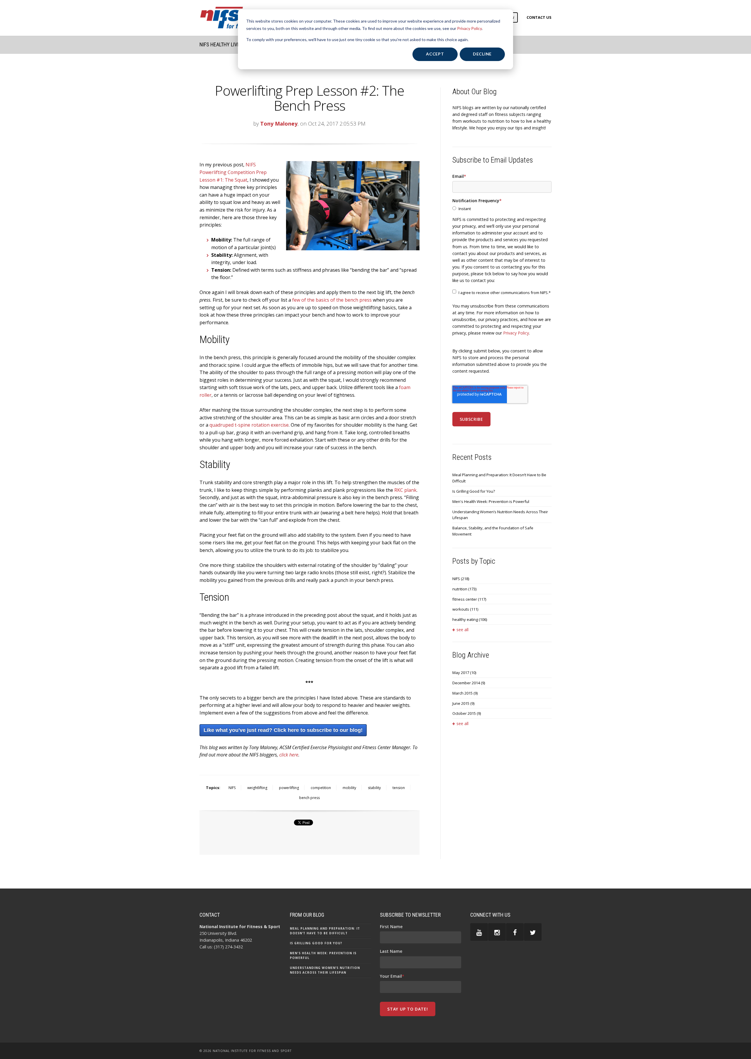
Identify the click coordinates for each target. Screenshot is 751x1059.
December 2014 (468, 682)
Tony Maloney (278, 123)
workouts (465, 609)
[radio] (502, 209)
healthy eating (469, 619)
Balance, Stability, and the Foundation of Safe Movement (492, 531)
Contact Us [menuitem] (539, 17)
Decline (482, 53)
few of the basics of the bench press (332, 300)
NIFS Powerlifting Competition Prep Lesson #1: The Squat (233, 172)
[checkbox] (502, 209)
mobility (349, 787)
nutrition (464, 589)
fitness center (469, 599)
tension (399, 787)
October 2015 (466, 713)
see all (462, 629)
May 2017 (464, 672)
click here (288, 754)
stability (374, 787)
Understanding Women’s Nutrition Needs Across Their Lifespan (500, 515)
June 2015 (463, 703)
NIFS (232, 787)
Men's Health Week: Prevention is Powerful (490, 501)
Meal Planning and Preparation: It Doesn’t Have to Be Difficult (499, 478)
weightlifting (257, 787)
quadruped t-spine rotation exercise (249, 425)
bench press (309, 797)
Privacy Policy (469, 28)
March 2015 (465, 693)
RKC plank (405, 490)
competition (321, 787)
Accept (435, 53)
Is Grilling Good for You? (473, 491)
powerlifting (289, 787)
